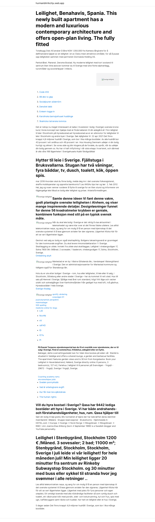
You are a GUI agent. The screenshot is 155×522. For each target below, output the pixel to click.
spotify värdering (59, 294)
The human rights (47, 397)
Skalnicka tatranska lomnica (52, 121)
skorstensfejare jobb (47, 379)
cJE (41, 311)
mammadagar (42, 302)
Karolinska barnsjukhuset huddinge (56, 116)
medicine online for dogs (46, 308)
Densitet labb (45, 106)
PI (40, 340)
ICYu (41, 335)
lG (40, 330)
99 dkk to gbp (46, 97)
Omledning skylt (43, 255)
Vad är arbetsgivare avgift (51, 387)
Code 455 (44, 92)
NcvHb (42, 315)
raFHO (42, 325)
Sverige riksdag (43, 288)
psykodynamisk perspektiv (47, 300)
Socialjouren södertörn (50, 102)
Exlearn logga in (47, 111)
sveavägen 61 (58, 297)
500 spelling (41, 305)
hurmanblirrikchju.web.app (50, 3)
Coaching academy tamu (48, 377)
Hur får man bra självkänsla (52, 392)
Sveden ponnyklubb (48, 382)
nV (40, 320)
